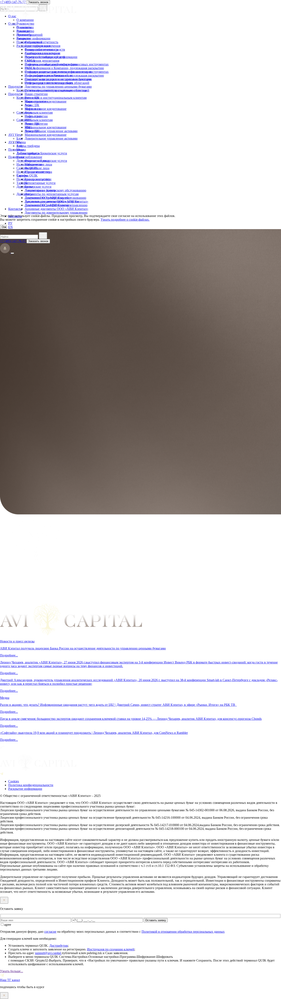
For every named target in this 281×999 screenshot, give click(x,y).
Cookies (13, 781)
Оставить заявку (155, 920)
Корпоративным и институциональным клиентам (51, 97)
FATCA (30, 68)
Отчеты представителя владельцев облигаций (57, 90)
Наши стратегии (36, 101)
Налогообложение (29, 164)
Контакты (15, 216)
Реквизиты (24, 34)
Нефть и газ (33, 116)
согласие (50, 931)
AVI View (15, 142)
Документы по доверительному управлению (56, 212)
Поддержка (16, 157)
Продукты (15, 94)
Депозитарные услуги (40, 190)
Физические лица (37, 168)
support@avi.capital (48, 953)
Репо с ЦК (32, 105)
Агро (28, 112)
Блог (19, 146)
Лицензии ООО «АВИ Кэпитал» (48, 205)
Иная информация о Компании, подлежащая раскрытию (64, 75)
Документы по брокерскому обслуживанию (55, 197)
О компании (25, 27)
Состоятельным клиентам (34, 120)
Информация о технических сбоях (49, 83)
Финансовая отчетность (41, 49)
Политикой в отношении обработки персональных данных (183, 931)
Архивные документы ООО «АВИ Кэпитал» (56, 209)
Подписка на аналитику (33, 179)
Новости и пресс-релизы (17, 641)
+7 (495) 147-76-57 (13, 241)
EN (10, 227)
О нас (12, 23)
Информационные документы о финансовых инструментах (67, 71)
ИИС (28, 127)
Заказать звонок (38, 241)
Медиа (21, 149)
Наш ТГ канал (10, 980)
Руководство (25, 31)
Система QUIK (27, 175)
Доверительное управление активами (51, 138)
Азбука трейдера (28, 153)
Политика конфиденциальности (30, 785)
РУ (10, 223)
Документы (24, 194)
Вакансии (23, 38)
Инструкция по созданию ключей (110, 949)
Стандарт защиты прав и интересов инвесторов (58, 79)
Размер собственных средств (45, 57)
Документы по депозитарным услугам (52, 201)
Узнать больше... (11, 971)
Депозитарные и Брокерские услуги (41, 160)
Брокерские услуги (38, 186)
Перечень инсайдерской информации (51, 64)
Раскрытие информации (33, 46)
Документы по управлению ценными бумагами (58, 86)
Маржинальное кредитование (45, 109)
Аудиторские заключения (42, 53)
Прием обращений (29, 42)
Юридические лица (38, 172)
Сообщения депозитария (42, 60)
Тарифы (22, 183)
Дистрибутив (58, 945)
